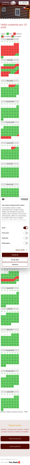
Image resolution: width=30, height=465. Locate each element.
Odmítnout (15, 264)
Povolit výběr (15, 259)
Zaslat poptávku (15, 446)
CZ (24, 8)
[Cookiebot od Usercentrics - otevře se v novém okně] (21, 199)
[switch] (25, 233)
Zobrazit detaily (20, 250)
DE (27, 8)
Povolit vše (15, 255)
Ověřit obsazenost (15, 439)
